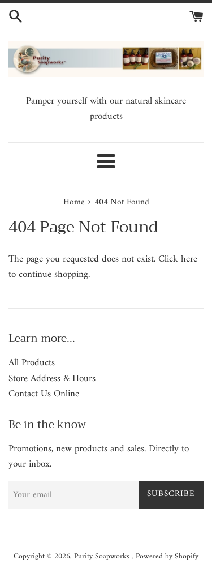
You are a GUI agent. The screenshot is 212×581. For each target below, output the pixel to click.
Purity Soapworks (103, 556)
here (189, 259)
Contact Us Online (43, 394)
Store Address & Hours (52, 378)
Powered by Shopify (167, 556)
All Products (31, 362)
